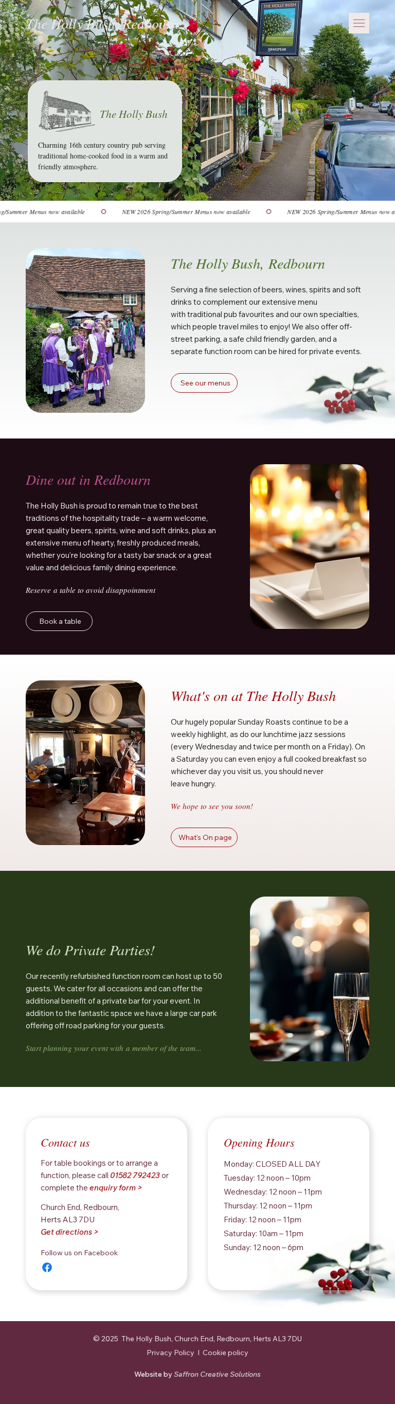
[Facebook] (47, 1267)
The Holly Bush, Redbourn (102, 23)
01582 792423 (135, 1175)
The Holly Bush (134, 114)
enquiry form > (115, 1187)
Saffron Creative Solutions (197, 1374)
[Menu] (359, 23)
